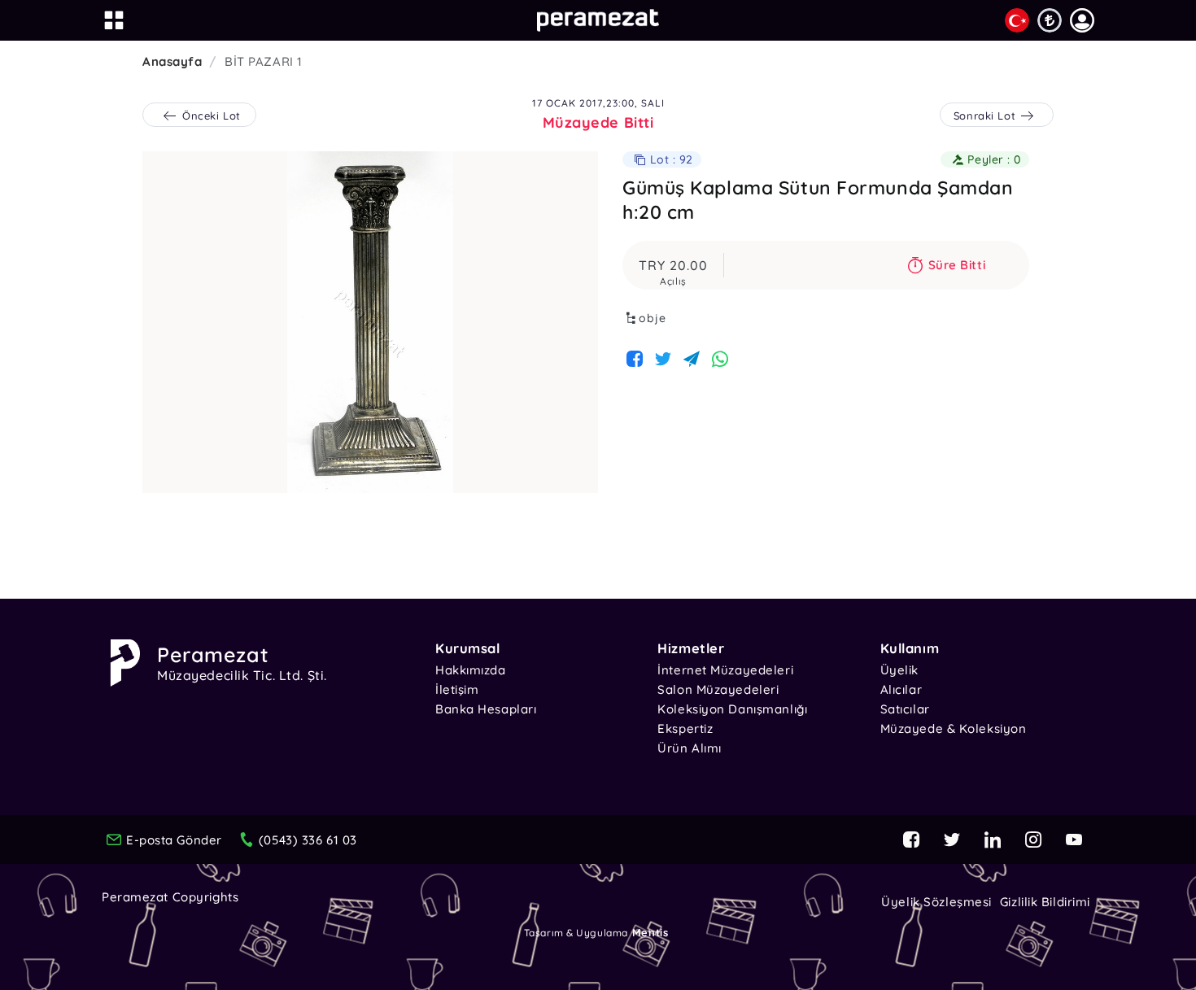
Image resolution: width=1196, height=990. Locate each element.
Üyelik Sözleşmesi (936, 901)
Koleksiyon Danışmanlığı (732, 709)
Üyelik (899, 670)
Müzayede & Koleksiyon (953, 728)
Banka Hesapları (485, 709)
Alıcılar (901, 689)
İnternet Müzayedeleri (725, 670)
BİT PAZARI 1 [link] (264, 61)
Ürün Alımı (689, 748)
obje (652, 318)
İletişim (456, 689)
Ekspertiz (685, 728)
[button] (1082, 20)
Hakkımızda (470, 670)
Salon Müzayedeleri (718, 689)
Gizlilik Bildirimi (1045, 901)
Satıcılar (905, 709)
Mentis (650, 932)
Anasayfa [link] (172, 61)
